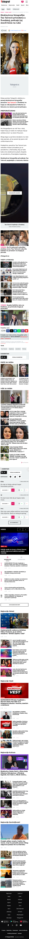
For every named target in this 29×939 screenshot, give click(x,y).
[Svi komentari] (10, 476)
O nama (3, 930)
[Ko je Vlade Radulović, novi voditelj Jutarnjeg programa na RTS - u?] (6, 278)
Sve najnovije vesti (14, 604)
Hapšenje (11, 348)
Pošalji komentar (17, 357)
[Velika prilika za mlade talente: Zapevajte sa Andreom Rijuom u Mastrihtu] (6, 814)
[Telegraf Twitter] (12, 925)
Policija (24, 348)
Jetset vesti (8, 12)
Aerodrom (18, 348)
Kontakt (20, 933)
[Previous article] (1, 469)
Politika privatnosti (12, 933)
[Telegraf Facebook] (8, 925)
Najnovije (7, 611)
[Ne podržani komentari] (19, 476)
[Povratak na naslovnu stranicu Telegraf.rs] (5, 2)
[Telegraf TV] (20, 925)
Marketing (8, 930)
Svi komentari (14, 522)
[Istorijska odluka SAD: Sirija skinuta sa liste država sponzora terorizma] (6, 734)
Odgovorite (5, 490)
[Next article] (28, 469)
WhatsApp (24, 336)
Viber (2, 338)
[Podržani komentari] (15, 476)
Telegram (7, 338)
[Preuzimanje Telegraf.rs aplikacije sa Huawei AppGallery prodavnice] (24, 921)
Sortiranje (4, 476)
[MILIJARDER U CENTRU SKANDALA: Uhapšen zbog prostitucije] (6, 715)
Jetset (2, 12)
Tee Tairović (11, 102)
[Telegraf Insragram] (16, 925)
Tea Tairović (4, 348)
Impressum (15, 930)
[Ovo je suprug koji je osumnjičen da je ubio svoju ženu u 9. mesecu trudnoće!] (6, 299)
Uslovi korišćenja (23, 930)
